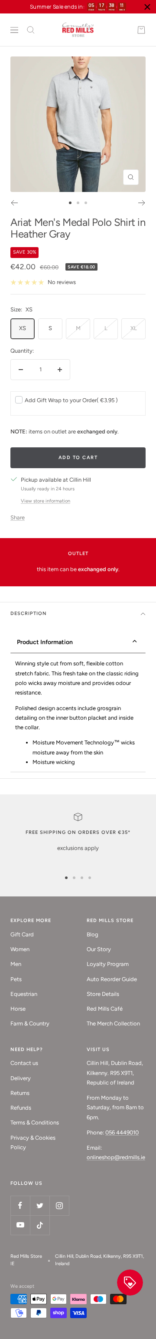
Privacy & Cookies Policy (32, 1142)
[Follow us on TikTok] (39, 1225)
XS (22, 328)
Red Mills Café (105, 1008)
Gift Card (22, 934)
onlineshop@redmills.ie (116, 1157)
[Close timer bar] (147, 6)
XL (133, 328)
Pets (16, 979)
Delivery (20, 1078)
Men (15, 964)
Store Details (103, 994)
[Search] (31, 30)
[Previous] (14, 203)
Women (19, 949)
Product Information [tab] (45, 642)
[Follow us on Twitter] (39, 1205)
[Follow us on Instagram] (59, 1205)
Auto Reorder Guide (112, 979)
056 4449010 (122, 1132)
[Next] (142, 203)
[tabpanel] (78, 713)
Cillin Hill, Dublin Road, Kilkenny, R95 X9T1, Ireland (99, 1259)
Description (28, 613)
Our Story (99, 949)
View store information (45, 501)
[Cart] (141, 30)
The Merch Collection (113, 1023)
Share (17, 517)
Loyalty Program (108, 964)
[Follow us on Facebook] (20, 1205)
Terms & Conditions (34, 1122)
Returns (19, 1093)
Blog (92, 934)
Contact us (24, 1063)
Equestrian (23, 994)
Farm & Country (29, 1023)
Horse (18, 1008)
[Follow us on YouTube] (20, 1225)
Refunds (20, 1107)
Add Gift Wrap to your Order (71, 400)
